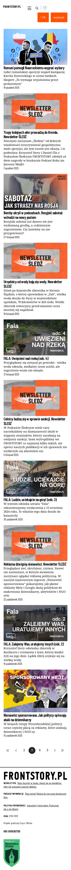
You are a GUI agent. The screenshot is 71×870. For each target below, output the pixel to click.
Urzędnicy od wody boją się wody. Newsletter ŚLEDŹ (33, 283)
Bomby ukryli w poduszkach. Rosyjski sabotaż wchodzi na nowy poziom (33, 214)
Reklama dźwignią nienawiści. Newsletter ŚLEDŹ (35, 564)
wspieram (59, 17)
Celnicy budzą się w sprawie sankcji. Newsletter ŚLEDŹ (35, 421)
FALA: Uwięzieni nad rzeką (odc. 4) (26, 358)
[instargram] (44, 7)
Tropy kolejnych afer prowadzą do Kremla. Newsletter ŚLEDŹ (31, 134)
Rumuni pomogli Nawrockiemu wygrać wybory (34, 67)
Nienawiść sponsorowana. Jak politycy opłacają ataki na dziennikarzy (35, 717)
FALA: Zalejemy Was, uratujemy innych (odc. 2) (34, 643)
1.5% (43, 17)
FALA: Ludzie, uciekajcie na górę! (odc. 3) (30, 499)
